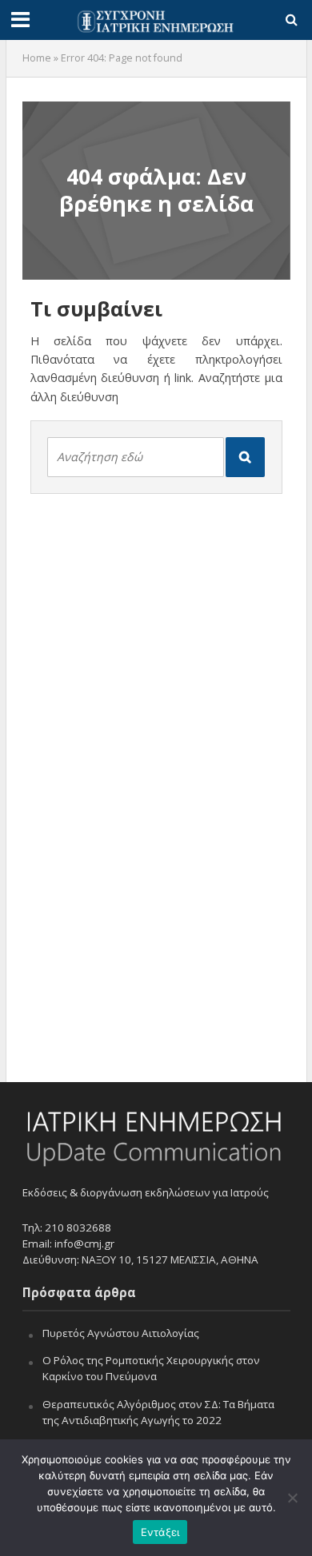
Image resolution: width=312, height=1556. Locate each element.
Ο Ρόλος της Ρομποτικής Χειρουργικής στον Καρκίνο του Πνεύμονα (151, 1368)
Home (36, 58)
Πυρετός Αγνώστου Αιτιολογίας (120, 1333)
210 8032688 (78, 1227)
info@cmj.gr (84, 1243)
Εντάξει (160, 1532)
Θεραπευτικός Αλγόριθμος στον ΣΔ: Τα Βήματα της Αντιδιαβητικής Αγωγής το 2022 (158, 1412)
